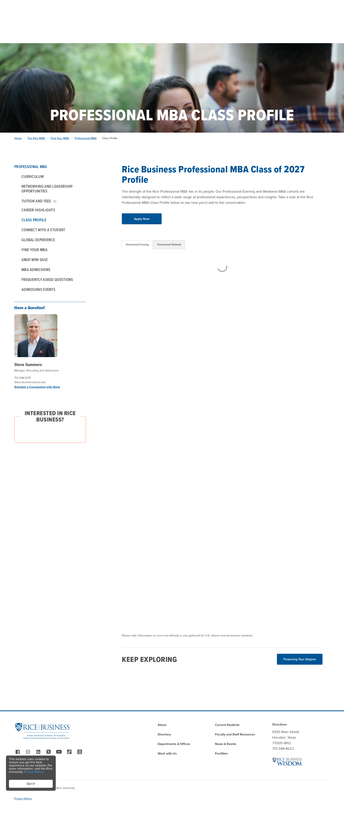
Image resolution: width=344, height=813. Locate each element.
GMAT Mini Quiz (35, 259)
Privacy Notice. (34, 771)
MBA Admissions (36, 269)
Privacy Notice (23, 798)
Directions (279, 724)
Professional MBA (86, 138)
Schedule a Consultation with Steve (37, 387)
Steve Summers (28, 364)
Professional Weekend (169, 244)
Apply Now (142, 219)
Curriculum (33, 176)
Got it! (31, 783)
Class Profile (34, 220)
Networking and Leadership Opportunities (47, 188)
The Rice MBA (36, 138)
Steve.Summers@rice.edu (30, 382)
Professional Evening (137, 244)
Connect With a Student (43, 229)
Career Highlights (38, 210)
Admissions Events (38, 289)
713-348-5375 (22, 378)
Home (18, 138)
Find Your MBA (60, 138)
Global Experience (38, 239)
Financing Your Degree (299, 659)
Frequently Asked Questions (47, 279)
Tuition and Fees (36, 201)
